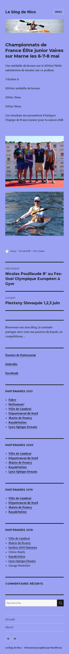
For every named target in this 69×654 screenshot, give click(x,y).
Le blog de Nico (20, 12)
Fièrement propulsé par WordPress (43, 647)
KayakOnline (17, 556)
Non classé (38, 251)
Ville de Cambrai (20, 408)
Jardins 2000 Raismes (23, 547)
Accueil (10, 619)
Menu (58, 11)
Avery (13, 251)
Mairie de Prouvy (20, 417)
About (9, 627)
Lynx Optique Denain (22, 561)
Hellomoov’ (17, 404)
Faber (12, 399)
